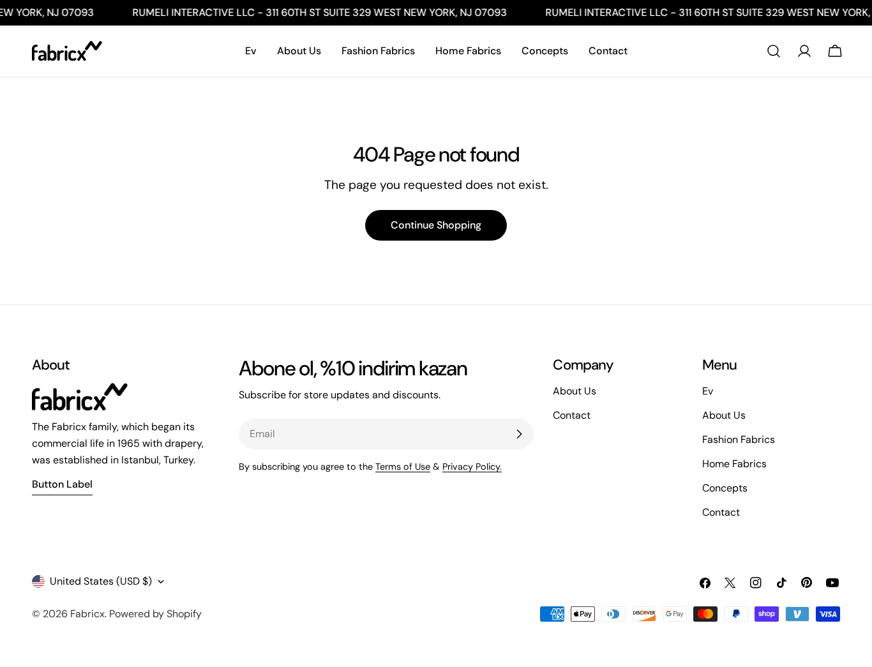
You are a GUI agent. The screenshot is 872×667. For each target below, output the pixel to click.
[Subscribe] (519, 434)
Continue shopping (436, 225)
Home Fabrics (734, 463)
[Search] (773, 51)
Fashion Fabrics (738, 439)
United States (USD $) (101, 581)
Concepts (725, 488)
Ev (707, 391)
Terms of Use (402, 466)
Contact (721, 512)
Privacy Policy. (472, 466)
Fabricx (87, 613)
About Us (724, 415)
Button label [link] (62, 484)
